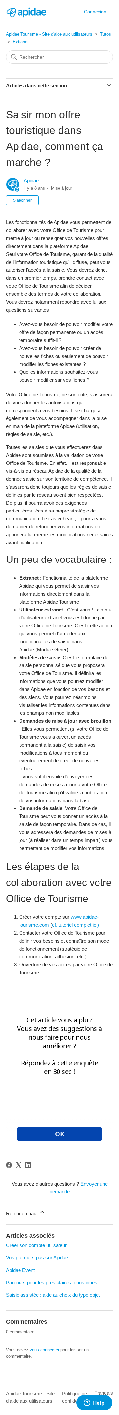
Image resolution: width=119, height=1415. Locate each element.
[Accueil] (26, 12)
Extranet (21, 41)
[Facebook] (9, 1165)
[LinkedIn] (28, 1165)
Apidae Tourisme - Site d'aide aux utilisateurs (49, 34)
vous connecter (44, 1349)
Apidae (31, 180)
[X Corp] (18, 1165)
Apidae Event (20, 1270)
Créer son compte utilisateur (36, 1245)
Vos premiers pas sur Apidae (37, 1257)
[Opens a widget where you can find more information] (94, 1403)
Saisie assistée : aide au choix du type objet (53, 1295)
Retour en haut (22, 1213)
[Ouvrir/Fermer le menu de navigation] (77, 11)
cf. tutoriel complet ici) (75, 925)
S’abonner (22, 200)
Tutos (105, 34)
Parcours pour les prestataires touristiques (51, 1282)
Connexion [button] (95, 11)
